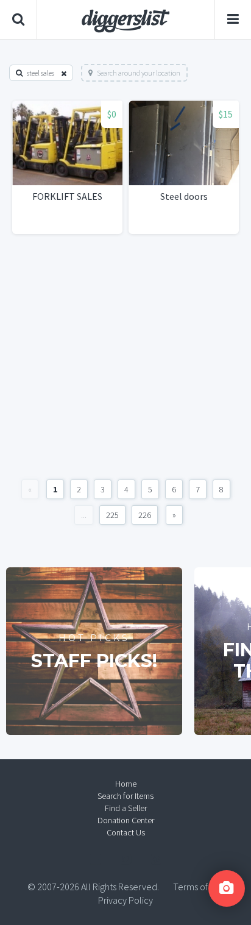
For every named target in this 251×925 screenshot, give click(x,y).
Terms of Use (198, 887)
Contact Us (126, 832)
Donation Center (125, 820)
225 (112, 514)
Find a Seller (126, 808)
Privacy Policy (125, 900)
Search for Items (125, 795)
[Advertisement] (125, 356)
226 (144, 514)
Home (125, 783)
